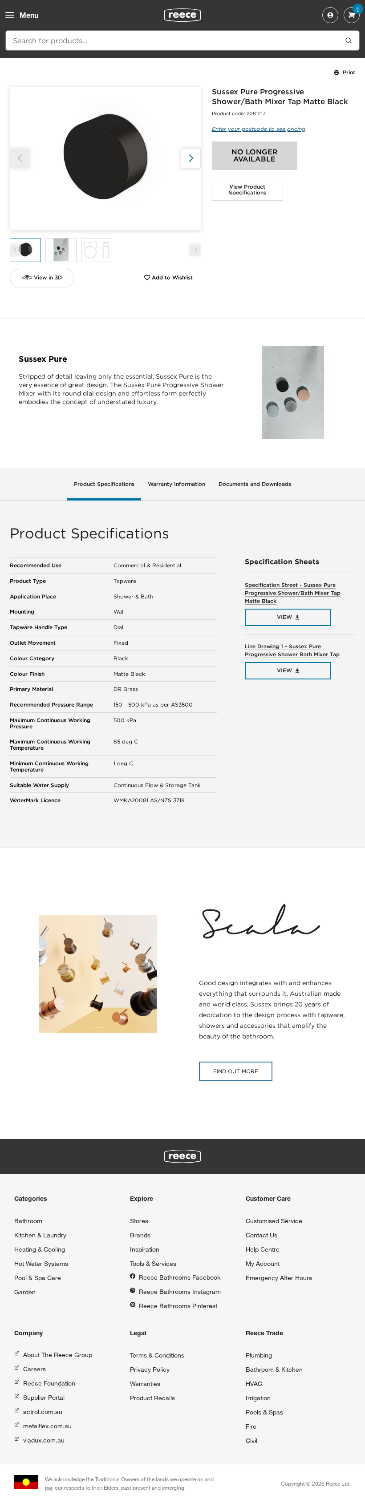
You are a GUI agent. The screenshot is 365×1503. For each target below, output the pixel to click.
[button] (191, 158)
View (284, 617)
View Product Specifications (247, 189)
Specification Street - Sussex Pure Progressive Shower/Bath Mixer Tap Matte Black (293, 593)
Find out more (235, 1071)
